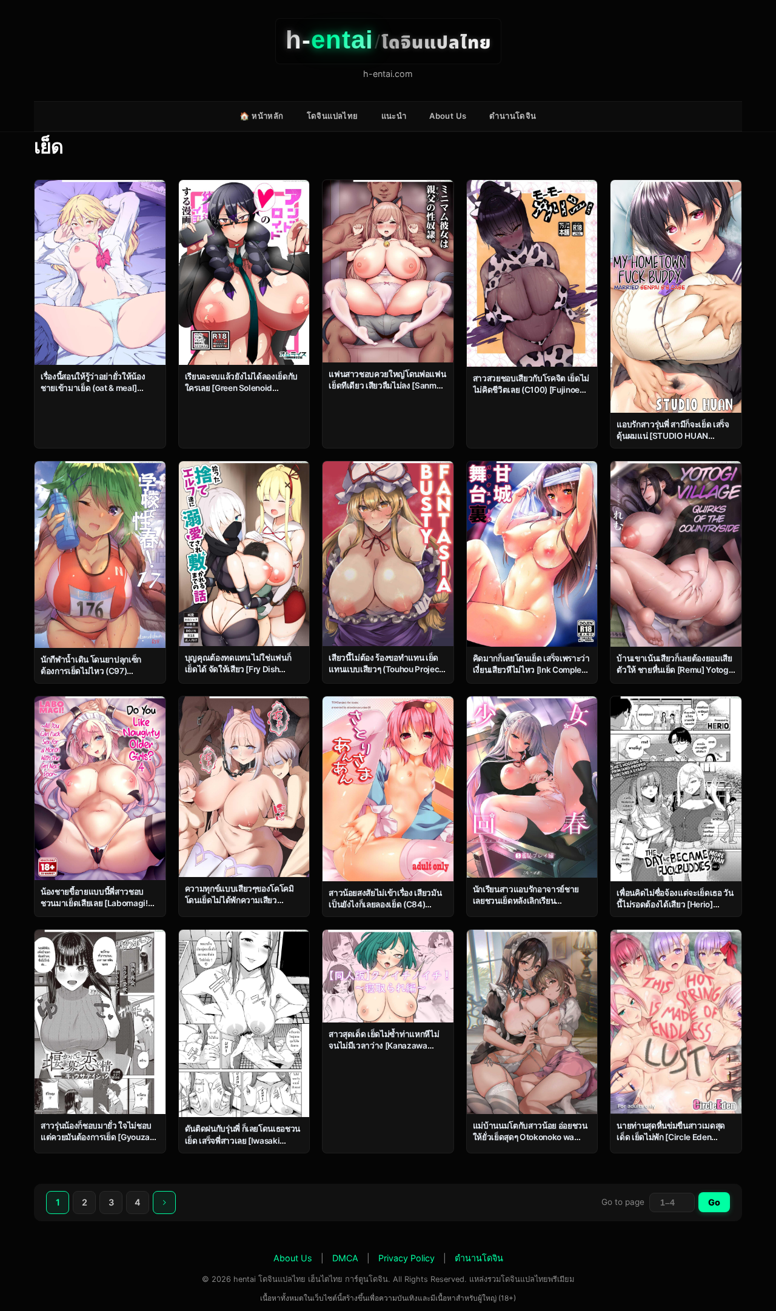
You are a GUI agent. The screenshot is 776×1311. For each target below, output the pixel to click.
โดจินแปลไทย (332, 116)
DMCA (345, 1258)
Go (714, 1202)
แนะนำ (394, 116)
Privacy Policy (406, 1258)
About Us (447, 116)
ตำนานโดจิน (512, 116)
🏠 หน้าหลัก (261, 116)
